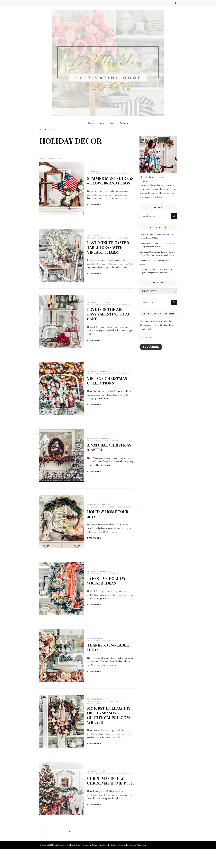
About (102, 123)
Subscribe (151, 346)
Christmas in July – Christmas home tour (110, 780)
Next (71, 831)
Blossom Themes (118, 845)
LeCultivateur (60, 845)
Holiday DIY (113, 574)
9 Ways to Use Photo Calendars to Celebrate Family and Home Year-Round (158, 245)
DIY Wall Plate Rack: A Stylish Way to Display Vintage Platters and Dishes (156, 271)
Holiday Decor (94, 174)
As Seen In (124, 123)
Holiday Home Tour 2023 (107, 514)
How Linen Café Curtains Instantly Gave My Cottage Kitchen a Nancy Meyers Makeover (158, 253)
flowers (91, 238)
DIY (88, 574)
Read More (93, 205)
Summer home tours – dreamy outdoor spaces (155, 262)
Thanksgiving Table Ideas (108, 647)
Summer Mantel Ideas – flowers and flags (110, 180)
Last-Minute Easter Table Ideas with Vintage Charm (108, 247)
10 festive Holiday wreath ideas (106, 581)
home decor (108, 174)
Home (112, 123)
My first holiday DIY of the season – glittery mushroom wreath (108, 715)
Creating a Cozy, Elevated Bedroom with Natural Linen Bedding (156, 236)
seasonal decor (124, 174)
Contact (91, 123)
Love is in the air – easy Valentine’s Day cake (108, 314)
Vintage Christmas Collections (107, 380)
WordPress (140, 845)
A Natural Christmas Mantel (109, 447)
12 (63, 831)
